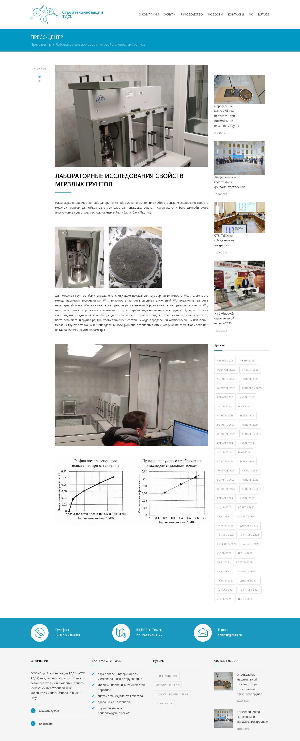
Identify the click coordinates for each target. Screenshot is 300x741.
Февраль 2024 (226, 470)
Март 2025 (247, 415)
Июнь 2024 (224, 452)
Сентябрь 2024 (252, 433)
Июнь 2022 (245, 553)
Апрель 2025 (225, 415)
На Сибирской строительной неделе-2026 (224, 318)
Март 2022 (224, 571)
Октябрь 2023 (226, 488)
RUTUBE (263, 14)
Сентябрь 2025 (252, 388)
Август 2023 (225, 498)
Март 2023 (224, 516)
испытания (166, 675)
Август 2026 (225, 360)
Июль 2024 (247, 443)
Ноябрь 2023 (249, 479)
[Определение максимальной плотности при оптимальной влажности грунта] (239, 89)
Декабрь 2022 (249, 525)
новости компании (172, 694)
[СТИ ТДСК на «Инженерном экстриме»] (239, 217)
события (164, 703)
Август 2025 (225, 397)
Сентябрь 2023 (252, 488)
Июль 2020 (245, 598)
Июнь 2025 (224, 406)
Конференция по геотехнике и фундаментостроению (229, 182)
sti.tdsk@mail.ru (230, 635)
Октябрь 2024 (226, 433)
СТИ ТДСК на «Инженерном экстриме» (224, 240)
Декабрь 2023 (226, 479)
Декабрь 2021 (249, 580)
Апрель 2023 (246, 507)
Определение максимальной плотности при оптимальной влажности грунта (227, 116)
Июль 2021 (224, 598)
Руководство (192, 14)
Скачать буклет (48, 710)
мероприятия (167, 685)
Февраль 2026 (226, 369)
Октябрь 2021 (250, 589)
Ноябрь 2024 (249, 424)
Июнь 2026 (247, 360)
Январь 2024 (250, 470)
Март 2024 (247, 461)
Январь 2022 (225, 580)
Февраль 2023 (246, 516)
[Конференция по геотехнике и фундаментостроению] (239, 158)
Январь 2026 (250, 369)
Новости (215, 14)
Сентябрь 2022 (227, 543)
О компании (149, 14)
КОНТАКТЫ (236, 14)
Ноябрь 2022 (225, 534)
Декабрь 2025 (226, 378)
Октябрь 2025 (226, 388)
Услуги (170, 14)
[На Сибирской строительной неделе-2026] (239, 286)
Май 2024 (244, 452)
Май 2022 (223, 562)
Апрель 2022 (244, 562)
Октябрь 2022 (250, 534)
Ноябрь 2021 (225, 589)
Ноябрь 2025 (249, 378)
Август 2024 (225, 443)
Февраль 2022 (246, 571)
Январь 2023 (225, 525)
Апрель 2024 (225, 461)
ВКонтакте (45, 723)
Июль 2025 (247, 397)
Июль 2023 (247, 498)
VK (251, 14)
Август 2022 (251, 543)
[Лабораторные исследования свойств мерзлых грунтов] (131, 116)
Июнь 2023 (224, 507)
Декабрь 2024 (226, 424)
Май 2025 (244, 406)
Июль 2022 (224, 553)
